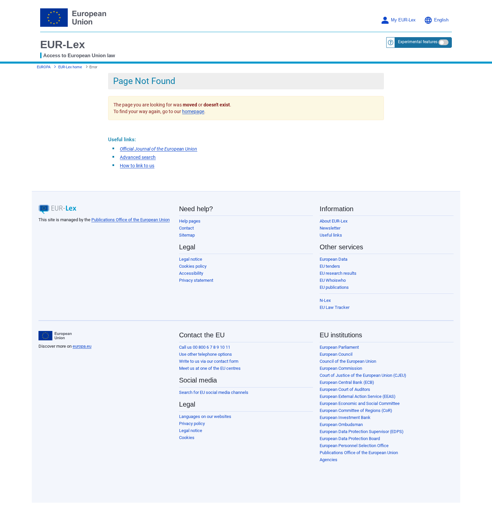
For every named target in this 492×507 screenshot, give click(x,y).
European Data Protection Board (350, 438)
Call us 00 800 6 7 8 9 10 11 (204, 347)
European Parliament (339, 347)
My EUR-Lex (403, 20)
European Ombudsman (341, 424)
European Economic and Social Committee (360, 403)
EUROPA (44, 67)
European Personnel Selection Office (354, 445)
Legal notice (190, 259)
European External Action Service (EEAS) (358, 396)
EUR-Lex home (70, 67)
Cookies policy (193, 266)
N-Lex (325, 300)
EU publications (334, 287)
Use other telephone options (205, 354)
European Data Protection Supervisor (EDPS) (362, 431)
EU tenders (330, 266)
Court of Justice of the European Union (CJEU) (363, 375)
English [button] (441, 20)
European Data (333, 259)
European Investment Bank (345, 417)
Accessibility (191, 273)
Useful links (331, 235)
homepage (193, 111)
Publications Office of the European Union (130, 219)
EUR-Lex (62, 44)
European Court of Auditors (345, 389)
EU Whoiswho (333, 280)
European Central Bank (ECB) (347, 382)
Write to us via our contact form (208, 361)
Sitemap (187, 235)
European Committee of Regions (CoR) (356, 410)
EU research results (338, 273)
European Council (336, 354)
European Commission (341, 368)
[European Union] (55, 335)
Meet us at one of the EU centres (210, 368)
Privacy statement (196, 280)
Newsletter (330, 228)
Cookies (186, 437)
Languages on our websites (205, 416)
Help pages (189, 221)
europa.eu (82, 346)
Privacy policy (192, 423)
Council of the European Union (348, 361)
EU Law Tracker (334, 307)
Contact (186, 228)
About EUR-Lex (333, 221)
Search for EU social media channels (213, 392)
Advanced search (138, 157)
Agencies (328, 459)
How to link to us (137, 165)
